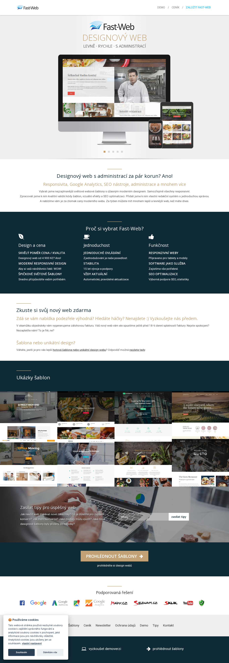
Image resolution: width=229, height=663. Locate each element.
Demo (161, 7)
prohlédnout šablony (168, 649)
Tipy (156, 625)
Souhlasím (21, 652)
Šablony (73, 625)
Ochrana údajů (125, 625)
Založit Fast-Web (198, 7)
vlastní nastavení (32, 643)
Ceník (175, 7)
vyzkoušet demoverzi (104, 649)
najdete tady (137, 350)
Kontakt (168, 625)
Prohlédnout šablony (112, 556)
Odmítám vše (50, 652)
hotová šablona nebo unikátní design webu (79, 350)
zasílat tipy (178, 517)
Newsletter (103, 625)
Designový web (114, 37)
